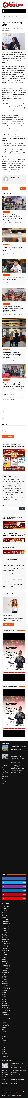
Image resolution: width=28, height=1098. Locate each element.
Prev (6, 188)
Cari (4, 505)
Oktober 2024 (5, 947)
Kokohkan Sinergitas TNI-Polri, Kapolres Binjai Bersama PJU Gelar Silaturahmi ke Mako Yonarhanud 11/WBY (13, 497)
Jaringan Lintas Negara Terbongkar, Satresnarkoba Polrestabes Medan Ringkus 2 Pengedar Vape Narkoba (12, 488)
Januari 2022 (5, 1007)
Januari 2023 (5, 985)
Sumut (3, 1051)
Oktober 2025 (5, 925)
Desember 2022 (6, 987)
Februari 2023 (5, 983)
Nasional (4, 1040)
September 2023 (6, 970)
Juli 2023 (4, 974)
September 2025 (6, 926)
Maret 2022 (4, 1003)
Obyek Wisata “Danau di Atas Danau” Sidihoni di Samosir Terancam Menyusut (18, 748)
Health (3, 1033)
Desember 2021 (6, 1009)
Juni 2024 (4, 954)
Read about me (8, 624)
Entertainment (5, 1027)
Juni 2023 (4, 976)
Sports (3, 1049)
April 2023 (4, 979)
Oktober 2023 (5, 968)
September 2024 (6, 948)
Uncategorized (5, 1056)
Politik (3, 1045)
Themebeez (19, 1092)
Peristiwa (4, 1044)
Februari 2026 (5, 917)
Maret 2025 (4, 937)
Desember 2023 (6, 965)
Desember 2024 (6, 943)
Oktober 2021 (5, 1012)
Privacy (3, 1095)
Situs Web (4, 424)
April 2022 (4, 1001)
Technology (5, 1053)
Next (22, 188)
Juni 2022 (4, 998)
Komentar (4, 403)
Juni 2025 (4, 932)
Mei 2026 (4, 912)
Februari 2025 (5, 939)
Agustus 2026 (5, 906)
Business (4, 1022)
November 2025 (6, 923)
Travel (3, 1055)
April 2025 (4, 936)
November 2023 (6, 967)
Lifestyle (4, 1036)
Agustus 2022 (5, 994)
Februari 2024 (5, 961)
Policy (8, 1095)
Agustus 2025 (5, 928)
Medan (3, 1038)
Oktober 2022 (5, 990)
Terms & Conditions (16, 1095)
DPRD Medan (6, 30)
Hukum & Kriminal (6, 1034)
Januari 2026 (5, 919)
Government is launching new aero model (13, 565)
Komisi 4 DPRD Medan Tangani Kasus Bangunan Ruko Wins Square (13, 248)
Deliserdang (5, 1023)
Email (3, 418)
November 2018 (6, 1014)
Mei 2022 (4, 999)
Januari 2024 (5, 963)
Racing (3, 1047)
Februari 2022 (5, 1005)
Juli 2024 (4, 952)
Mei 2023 (4, 978)
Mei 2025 (4, 934)
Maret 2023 (4, 981)
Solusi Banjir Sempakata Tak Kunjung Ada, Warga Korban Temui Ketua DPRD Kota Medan (13, 384)
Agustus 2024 (5, 950)
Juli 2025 (4, 930)
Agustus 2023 (5, 972)
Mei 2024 (4, 956)
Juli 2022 (4, 996)
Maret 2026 (4, 916)
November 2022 (6, 989)
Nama (3, 411)
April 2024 (4, 957)
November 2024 (6, 945)
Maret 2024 (4, 959)
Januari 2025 (5, 941)
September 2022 (6, 992)
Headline (4, 1031)
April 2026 (4, 914)
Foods (3, 1029)
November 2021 (6, 1010)
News (3, 1042)
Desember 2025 (6, 921)
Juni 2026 (4, 910)
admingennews (6, 28)
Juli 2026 (4, 908)
